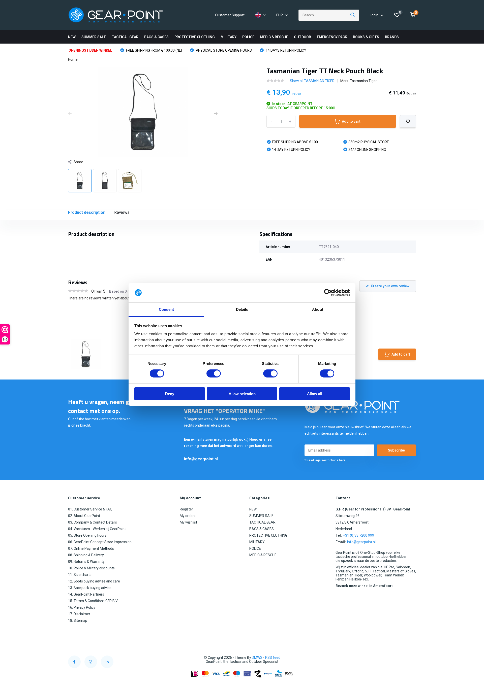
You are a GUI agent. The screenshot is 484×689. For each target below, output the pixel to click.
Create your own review (390, 286)
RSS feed (272, 658)
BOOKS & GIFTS (366, 37)
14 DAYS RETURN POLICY (285, 50)
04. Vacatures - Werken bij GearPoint (97, 529)
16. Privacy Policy (81, 607)
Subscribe (396, 450)
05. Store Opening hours (87, 535)
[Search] (353, 15)
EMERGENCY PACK (332, 37)
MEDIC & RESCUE (274, 37)
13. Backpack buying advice (89, 588)
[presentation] (70, 114)
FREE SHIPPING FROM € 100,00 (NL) (153, 50)
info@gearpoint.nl (201, 459)
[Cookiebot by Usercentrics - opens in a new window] (328, 292)
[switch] (213, 373)
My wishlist (188, 522)
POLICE (248, 37)
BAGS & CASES (156, 37)
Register (186, 509)
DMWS (257, 658)
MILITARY (228, 37)
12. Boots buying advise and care (94, 581)
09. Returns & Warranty (86, 562)
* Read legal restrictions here (325, 460)
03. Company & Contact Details (92, 522)
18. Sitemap (77, 620)
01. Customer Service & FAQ (90, 509)
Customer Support (230, 15)
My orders (188, 516)
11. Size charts (80, 575)
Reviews (122, 212)
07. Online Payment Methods (91, 548)
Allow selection (242, 394)
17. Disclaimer (79, 614)
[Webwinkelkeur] (411, 658)
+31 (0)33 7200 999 (358, 535)
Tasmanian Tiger (363, 81)
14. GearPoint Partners (86, 594)
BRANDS (392, 37)
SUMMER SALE (93, 37)
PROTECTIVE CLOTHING (194, 37)
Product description (86, 212)
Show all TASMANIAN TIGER (312, 81)
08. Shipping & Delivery (86, 555)
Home (73, 59)
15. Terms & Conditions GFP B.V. (93, 601)
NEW (72, 37)
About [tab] (317, 309)
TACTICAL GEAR (125, 37)
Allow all (314, 394)
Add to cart (351, 121)
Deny (169, 394)
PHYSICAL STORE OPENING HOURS (223, 50)
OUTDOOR (302, 37)
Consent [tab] (166, 309)
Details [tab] (242, 309)
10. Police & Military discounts (91, 568)
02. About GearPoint (84, 516)
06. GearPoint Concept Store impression (100, 542)
